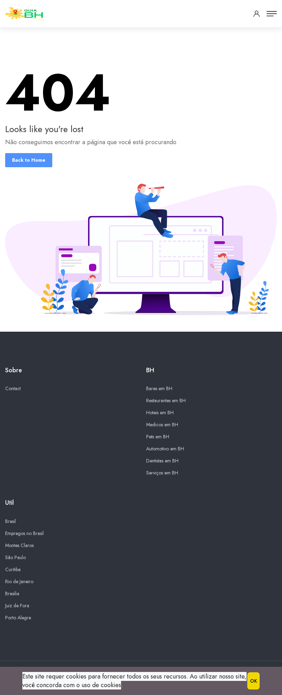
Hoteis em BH (160, 412)
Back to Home (28, 160)
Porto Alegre (18, 617)
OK (253, 680)
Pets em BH (157, 436)
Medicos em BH (162, 424)
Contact (13, 388)
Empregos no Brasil (24, 533)
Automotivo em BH (165, 448)
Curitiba (13, 569)
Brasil (10, 521)
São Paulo (15, 557)
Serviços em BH (162, 472)
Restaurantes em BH (166, 400)
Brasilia (12, 593)
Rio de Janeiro (19, 581)
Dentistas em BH (162, 460)
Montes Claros (19, 545)
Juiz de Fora (17, 605)
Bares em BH (159, 388)
